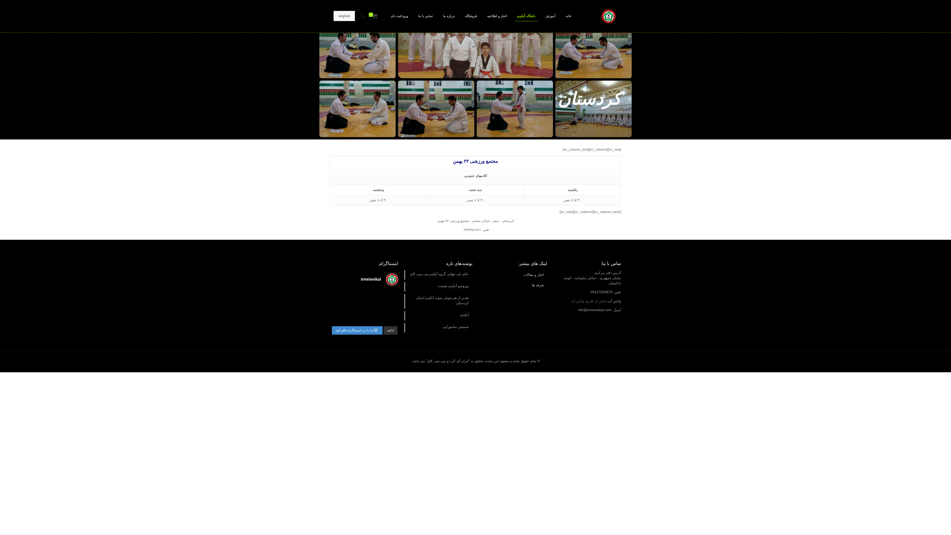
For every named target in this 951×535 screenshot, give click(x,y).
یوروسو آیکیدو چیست (453, 286)
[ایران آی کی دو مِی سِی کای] (608, 16)
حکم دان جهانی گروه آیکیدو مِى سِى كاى (439, 274)
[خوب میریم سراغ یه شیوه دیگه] (390, 296)
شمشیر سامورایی (456, 327)
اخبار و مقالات (534, 275)
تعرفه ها (538, 285)
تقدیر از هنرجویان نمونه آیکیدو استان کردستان (442, 300)
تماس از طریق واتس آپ (589, 301)
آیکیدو (464, 315)
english (344, 16)
